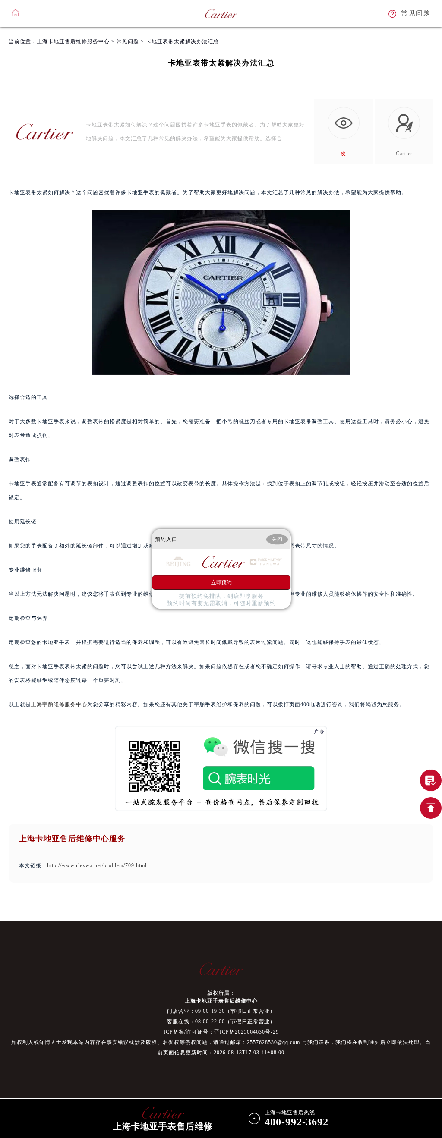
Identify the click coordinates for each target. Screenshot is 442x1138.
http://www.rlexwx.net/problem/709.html (97, 865)
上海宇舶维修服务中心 (59, 704)
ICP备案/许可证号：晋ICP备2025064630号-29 (221, 1032)
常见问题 (128, 41)
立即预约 (221, 583)
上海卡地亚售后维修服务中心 (73, 41)
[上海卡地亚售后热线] (431, 780)
